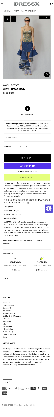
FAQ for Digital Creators (12, 316)
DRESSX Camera (9, 313)
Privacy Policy (8, 329)
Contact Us (7, 308)
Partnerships (8, 326)
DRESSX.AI (7, 311)
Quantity (7, 147)
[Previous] (7, 19)
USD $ (7, 382)
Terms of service (9, 334)
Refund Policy (8, 332)
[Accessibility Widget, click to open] (49, 209)
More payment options (27, 171)
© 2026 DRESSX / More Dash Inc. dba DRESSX (18, 405)
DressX (6, 11)
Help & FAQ (7, 321)
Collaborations (8, 305)
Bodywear (15, 11)
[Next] (13, 19)
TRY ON (44, 17)
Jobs (4, 324)
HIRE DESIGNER (27, 177)
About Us (6, 303)
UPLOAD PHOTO (27, 118)
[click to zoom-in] (47, 74)
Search (5, 337)
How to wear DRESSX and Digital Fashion (18, 240)
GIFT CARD (7, 319)
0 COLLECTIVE (11, 85)
